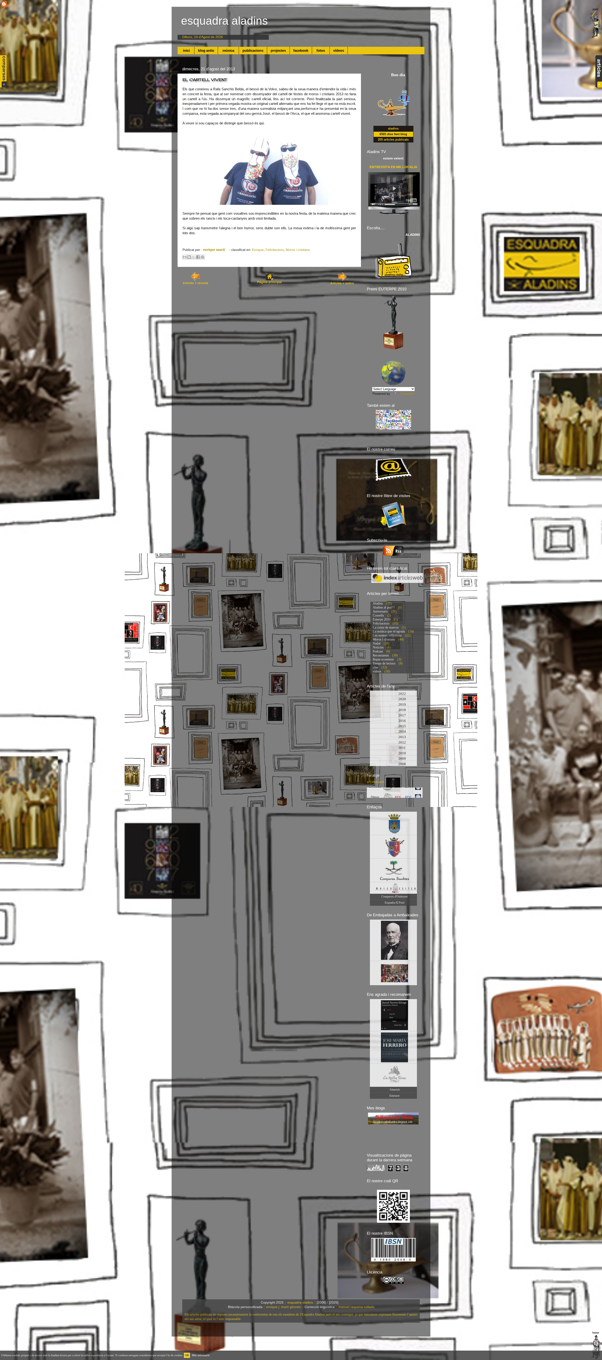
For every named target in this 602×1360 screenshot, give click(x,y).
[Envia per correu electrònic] (184, 257)
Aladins (378, 603)
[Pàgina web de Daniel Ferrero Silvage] (393, 1015)
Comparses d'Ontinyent (394, 896)
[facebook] (393, 428)
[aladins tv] (394, 216)
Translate (407, 393)
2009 (394, 758)
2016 (394, 721)
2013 (394, 737)
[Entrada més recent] (195, 284)
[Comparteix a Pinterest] (202, 257)
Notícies (378, 647)
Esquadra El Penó (394, 902)
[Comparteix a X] (193, 257)
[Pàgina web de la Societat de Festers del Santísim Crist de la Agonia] (393, 846)
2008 (394, 764)
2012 (394, 742)
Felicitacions (274, 250)
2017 (394, 715)
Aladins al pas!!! (384, 607)
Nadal (376, 643)
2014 (394, 731)
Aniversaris (380, 611)
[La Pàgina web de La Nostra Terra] (393, 1075)
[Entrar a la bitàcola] (4, 4)
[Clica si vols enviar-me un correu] (393, 484)
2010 (394, 753)
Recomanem (381, 655)
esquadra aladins (224, 21)
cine (375, 667)
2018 (394, 710)
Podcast (378, 651)
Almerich (394, 1089)
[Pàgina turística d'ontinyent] (393, 823)
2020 (394, 699)
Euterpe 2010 (382, 619)
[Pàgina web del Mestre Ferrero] (393, 1047)
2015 (394, 726)
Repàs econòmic (383, 659)
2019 (394, 704)
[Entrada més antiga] (342, 284)
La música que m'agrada (389, 631)
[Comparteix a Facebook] (198, 257)
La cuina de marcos (386, 627)
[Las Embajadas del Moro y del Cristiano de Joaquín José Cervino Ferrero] (393, 940)
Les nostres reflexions (387, 635)
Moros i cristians (298, 250)
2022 (394, 694)
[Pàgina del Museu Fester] (393, 888)
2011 (394, 748)
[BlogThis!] (189, 257)
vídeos (377, 671)
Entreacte (394, 1095)
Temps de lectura (384, 663)
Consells (378, 615)
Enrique (258, 250)
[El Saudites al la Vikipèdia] (393, 870)
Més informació (201, 1355)
